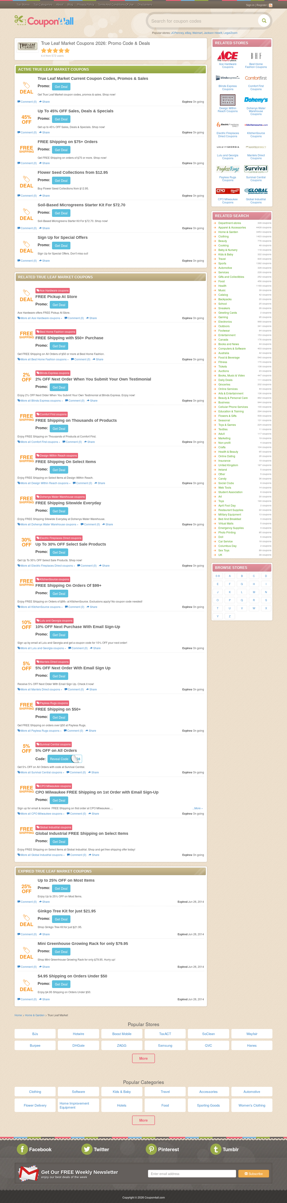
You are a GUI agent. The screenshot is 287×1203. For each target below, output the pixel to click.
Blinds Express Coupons (228, 87)
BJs (35, 1033)
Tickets (222, 366)
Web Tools (224, 487)
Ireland (222, 469)
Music (222, 290)
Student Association (230, 492)
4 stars (61, 50)
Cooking (223, 245)
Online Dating (226, 456)
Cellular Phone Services (233, 407)
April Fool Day (227, 505)
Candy (222, 478)
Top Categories (43, 4)
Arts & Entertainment (230, 393)
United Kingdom (228, 465)
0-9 (218, 576)
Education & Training (231, 411)
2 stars (49, 50)
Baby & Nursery (227, 250)
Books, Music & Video (231, 375)
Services (223, 272)
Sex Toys (223, 550)
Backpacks (225, 299)
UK (220, 555)
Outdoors (224, 326)
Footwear (224, 330)
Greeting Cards (227, 312)
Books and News (228, 344)
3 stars (55, 50)
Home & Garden (228, 232)
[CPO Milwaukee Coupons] (228, 190)
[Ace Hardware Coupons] (228, 55)
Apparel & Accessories (232, 227)
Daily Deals (225, 380)
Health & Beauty (228, 451)
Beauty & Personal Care (233, 398)
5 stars (67, 50)
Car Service (225, 541)
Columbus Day (227, 546)
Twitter (101, 1149)
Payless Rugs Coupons (227, 178)
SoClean (208, 1033)
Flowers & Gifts (227, 416)
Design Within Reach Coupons (228, 109)
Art (220, 496)
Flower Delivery (35, 1105)
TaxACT (165, 1033)
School (222, 303)
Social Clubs (226, 483)
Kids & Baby (225, 254)
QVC (208, 1045)
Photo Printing (227, 532)
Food (221, 281)
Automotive (225, 268)
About (59, 4)
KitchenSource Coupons (256, 134)
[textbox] (192, 1173)
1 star (43, 50)
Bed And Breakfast (229, 519)
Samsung (165, 1045)
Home (18, 1015)
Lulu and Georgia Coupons (227, 156)
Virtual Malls (225, 523)
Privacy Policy (85, 4)
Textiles (223, 429)
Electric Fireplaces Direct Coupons (228, 134)
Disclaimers (145, 4)
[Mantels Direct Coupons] (256, 146)
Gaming (223, 317)
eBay (188, 33)
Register (262, 5)
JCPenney (177, 33)
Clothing (223, 236)
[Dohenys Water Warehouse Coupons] (256, 99)
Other (221, 474)
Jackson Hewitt (213, 33)
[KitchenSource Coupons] (256, 124)
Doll (220, 537)
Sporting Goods (208, 1105)
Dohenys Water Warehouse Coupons (256, 111)
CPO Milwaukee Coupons (228, 200)
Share (46, 101)
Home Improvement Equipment (74, 1105)
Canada (223, 339)
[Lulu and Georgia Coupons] (228, 146)
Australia (223, 353)
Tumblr (231, 1149)
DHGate (78, 1045)
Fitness (222, 362)
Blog (70, 4)
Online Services (228, 389)
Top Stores (23, 4)
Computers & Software (232, 348)
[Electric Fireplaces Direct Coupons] (228, 124)
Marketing (224, 438)
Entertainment (226, 335)
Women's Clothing (252, 1105)
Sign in (250, 5)
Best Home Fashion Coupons (256, 65)
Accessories (208, 1091)
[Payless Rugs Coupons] (228, 168)
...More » (197, 808)
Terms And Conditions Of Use (116, 4)
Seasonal (224, 420)
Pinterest (168, 1149)
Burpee (35, 1045)
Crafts (222, 447)
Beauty (222, 241)
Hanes (252, 1045)
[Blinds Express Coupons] (228, 77)
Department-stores (229, 223)
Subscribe (255, 1173)
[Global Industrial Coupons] (256, 190)
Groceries (224, 384)
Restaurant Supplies (230, 510)
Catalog (223, 294)
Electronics (225, 321)
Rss (270, 5)
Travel (222, 259)
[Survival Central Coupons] (256, 168)
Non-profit (224, 442)
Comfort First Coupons (256, 87)
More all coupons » (41, 318)
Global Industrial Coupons (256, 200)
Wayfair (251, 1033)
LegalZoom (230, 33)
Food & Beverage (229, 357)
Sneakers (224, 308)
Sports (222, 263)
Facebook (40, 1149)
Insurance (224, 460)
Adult (221, 433)
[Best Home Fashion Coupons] (256, 55)
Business (224, 402)
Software (78, 1091)
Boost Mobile (121, 1033)
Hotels (121, 1105)
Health (222, 285)
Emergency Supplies (231, 528)
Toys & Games (227, 424)
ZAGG (121, 1045)
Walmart (197, 33)
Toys (221, 501)
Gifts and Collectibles (231, 276)
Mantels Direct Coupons (256, 156)
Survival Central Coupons (256, 178)
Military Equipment (229, 514)
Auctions (223, 371)
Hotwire (78, 1033)
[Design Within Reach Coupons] (228, 99)
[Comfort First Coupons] (256, 77)
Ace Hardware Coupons (228, 65)
